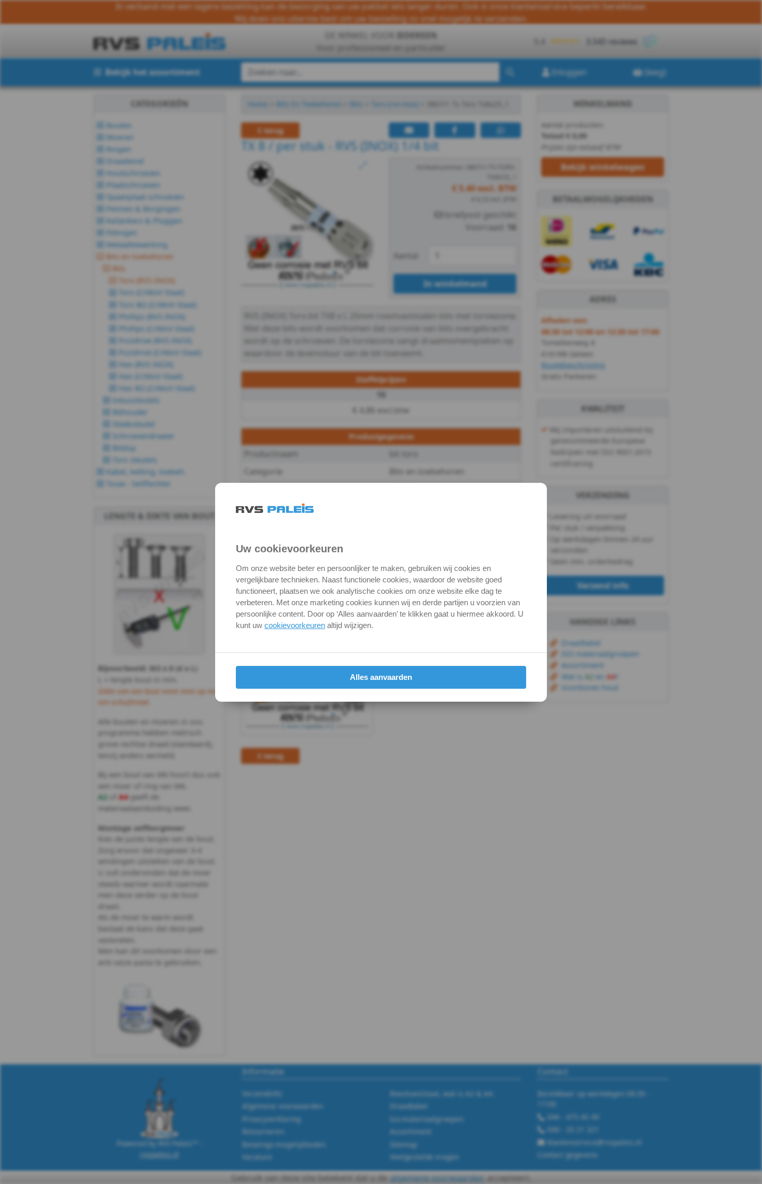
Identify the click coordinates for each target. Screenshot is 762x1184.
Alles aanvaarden (381, 677)
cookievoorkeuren (294, 625)
